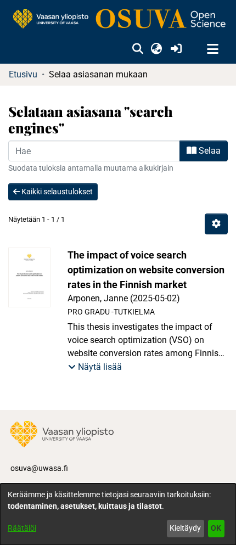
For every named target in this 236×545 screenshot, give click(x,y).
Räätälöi (22, 528)
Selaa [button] (208, 150)
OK (216, 528)
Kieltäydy (185, 528)
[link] (118, 19)
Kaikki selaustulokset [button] (56, 191)
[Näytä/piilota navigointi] (212, 49)
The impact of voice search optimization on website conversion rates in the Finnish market (146, 269)
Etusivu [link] (23, 74)
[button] (137, 49)
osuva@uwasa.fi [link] (39, 468)
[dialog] (118, 514)
